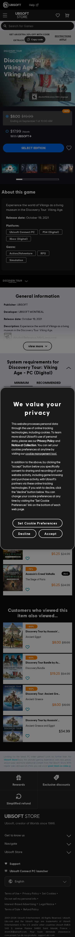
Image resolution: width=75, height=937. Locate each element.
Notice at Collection (24, 445)
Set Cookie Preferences (37, 523)
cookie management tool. (41, 453)
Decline (24, 533)
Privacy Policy (46, 440)
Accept (50, 533)
